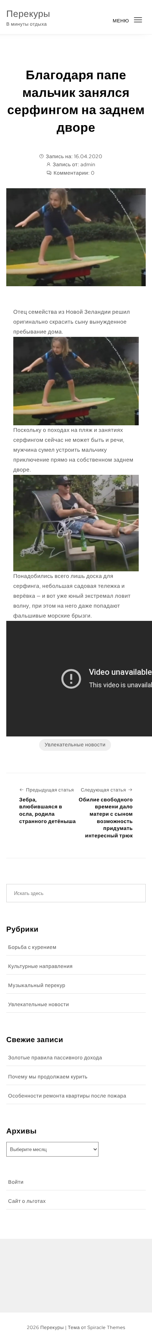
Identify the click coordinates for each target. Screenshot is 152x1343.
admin (88, 164)
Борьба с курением (32, 947)
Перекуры (28, 14)
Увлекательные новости (75, 745)
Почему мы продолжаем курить (47, 1077)
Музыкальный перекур (36, 985)
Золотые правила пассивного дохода (55, 1058)
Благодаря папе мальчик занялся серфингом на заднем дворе (76, 101)
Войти (16, 1182)
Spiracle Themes (106, 1327)
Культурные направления (40, 966)
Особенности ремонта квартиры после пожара (67, 1096)
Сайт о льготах (27, 1201)
